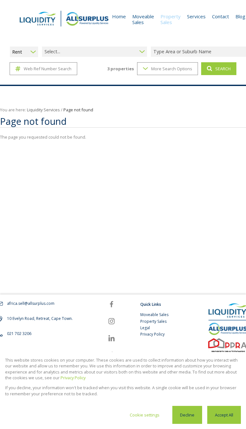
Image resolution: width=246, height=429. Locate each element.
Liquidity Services (43, 110)
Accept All (224, 415)
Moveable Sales (154, 314)
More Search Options (171, 69)
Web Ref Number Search (47, 69)
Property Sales (153, 321)
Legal (145, 327)
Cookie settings (145, 415)
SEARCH (223, 69)
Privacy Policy (152, 334)
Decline (187, 415)
